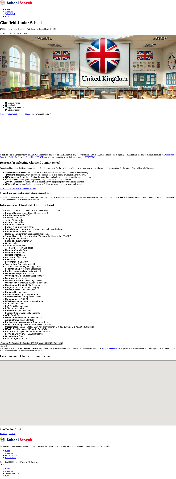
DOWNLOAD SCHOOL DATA (13, 33)
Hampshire (29, 114)
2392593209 (90, 157)
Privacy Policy (11, 455)
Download (5, 343)
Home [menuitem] (7, 469)
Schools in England (13, 14)
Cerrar (3, 346)
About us (9, 12)
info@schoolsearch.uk (111, 348)
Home (7, 9)
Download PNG (44, 343)
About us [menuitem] (9, 471)
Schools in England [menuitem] (13, 473)
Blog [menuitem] (7, 476)
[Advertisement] (77, 133)
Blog (7, 16)
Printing (57, 343)
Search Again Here (7, 434)
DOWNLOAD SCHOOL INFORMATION (18, 188)
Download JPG (29, 343)
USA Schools (10, 458)
